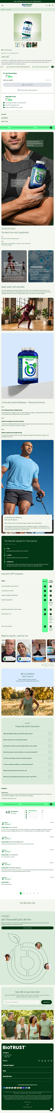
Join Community (27, 928)
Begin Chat (7, 1056)
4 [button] (30, 893)
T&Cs (27, 1104)
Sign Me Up (46, 1002)
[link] (34, 818)
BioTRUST (3, 9)
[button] (17, 893)
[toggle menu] (2, 5)
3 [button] (27, 893)
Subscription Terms (27, 1107)
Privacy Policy (27, 1102)
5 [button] (34, 893)
